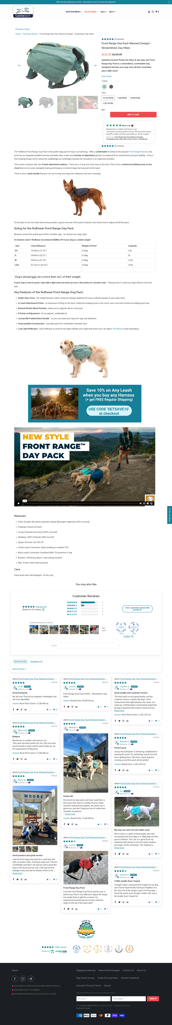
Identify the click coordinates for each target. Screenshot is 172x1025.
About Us (141, 970)
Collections (90, 12)
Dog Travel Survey (85, 978)
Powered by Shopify (83, 1008)
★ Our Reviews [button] (170, 515)
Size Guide (107, 76)
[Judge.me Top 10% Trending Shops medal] (129, 949)
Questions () (36, 661)
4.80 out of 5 (41, 607)
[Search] (152, 11)
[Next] (95, 65)
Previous (19, 29)
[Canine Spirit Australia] (23, 11)
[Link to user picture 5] (35, 849)
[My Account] (149, 11)
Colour (105, 81)
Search (107, 985)
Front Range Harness (138, 152)
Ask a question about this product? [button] (137, 609)
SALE (102, 12)
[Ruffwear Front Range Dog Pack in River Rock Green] (57, 65)
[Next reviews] (153, 132)
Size (104, 93)
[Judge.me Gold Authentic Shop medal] (87, 949)
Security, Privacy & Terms (88, 985)
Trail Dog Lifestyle (30, 34)
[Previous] (19, 65)
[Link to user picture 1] (85, 763)
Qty (103, 110)
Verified (127, 636)
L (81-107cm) (108, 103)
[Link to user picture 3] (22, 849)
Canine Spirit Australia (89, 1006)
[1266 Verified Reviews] (86, 939)
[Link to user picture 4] (29, 849)
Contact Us (128, 970)
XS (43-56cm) (108, 98)
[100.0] (121, 627)
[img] (18, 683)
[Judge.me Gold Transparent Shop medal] (98, 949)
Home (18, 34)
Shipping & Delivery (86, 970)
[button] (108, 39)
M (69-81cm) (135, 98)
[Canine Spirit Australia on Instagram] (23, 979)
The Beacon (117, 329)
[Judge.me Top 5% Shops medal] (119, 949)
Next (27, 29)
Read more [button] (119, 711)
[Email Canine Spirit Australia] (31, 979)
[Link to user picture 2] (15, 849)
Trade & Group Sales (108, 978)
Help (111, 12)
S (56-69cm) (122, 98)
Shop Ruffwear (73, 12)
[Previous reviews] (104, 132)
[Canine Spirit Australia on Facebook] (15, 979)
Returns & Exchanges (109, 970)
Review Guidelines (130, 978)
